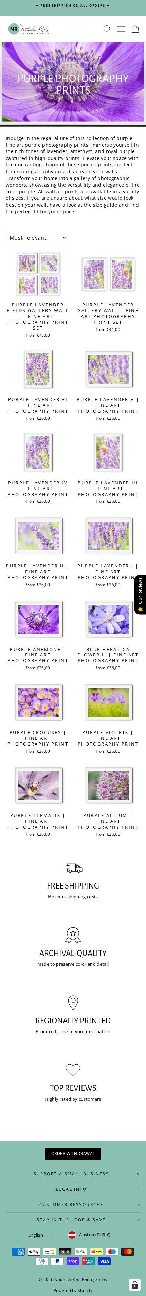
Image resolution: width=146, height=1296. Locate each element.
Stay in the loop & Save (71, 1220)
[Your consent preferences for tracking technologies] (135, 1285)
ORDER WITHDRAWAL (73, 1153)
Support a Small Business (71, 1174)
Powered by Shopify (73, 1290)
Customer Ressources (71, 1204)
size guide (105, 205)
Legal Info (71, 1189)
